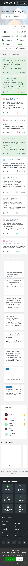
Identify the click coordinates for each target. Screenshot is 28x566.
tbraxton (11, 428)
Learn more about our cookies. (17, 555)
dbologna (8, 240)
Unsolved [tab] (16, 54)
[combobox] (14, 16)
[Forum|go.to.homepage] (8, 3)
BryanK (11, 423)
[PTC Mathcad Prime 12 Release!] (14, 375)
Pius (7, 58)
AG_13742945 (9, 98)
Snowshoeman (9, 159)
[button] (14, 563)
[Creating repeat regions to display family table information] (14, 340)
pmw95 (11, 414)
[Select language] (17, 3)
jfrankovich (8, 219)
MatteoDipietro (10, 119)
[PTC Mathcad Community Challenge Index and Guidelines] (14, 269)
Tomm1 (8, 138)
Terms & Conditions (6, 471)
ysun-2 (7, 177)
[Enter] (2, 16)
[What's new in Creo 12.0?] (14, 393)
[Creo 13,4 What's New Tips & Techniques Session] (14, 286)
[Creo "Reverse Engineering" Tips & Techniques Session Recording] (14, 322)
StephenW (11, 419)
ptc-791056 (12, 433)
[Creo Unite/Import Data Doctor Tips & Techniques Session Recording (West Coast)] (14, 304)
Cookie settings (16, 471)
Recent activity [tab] (6, 54)
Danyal (7, 78)
